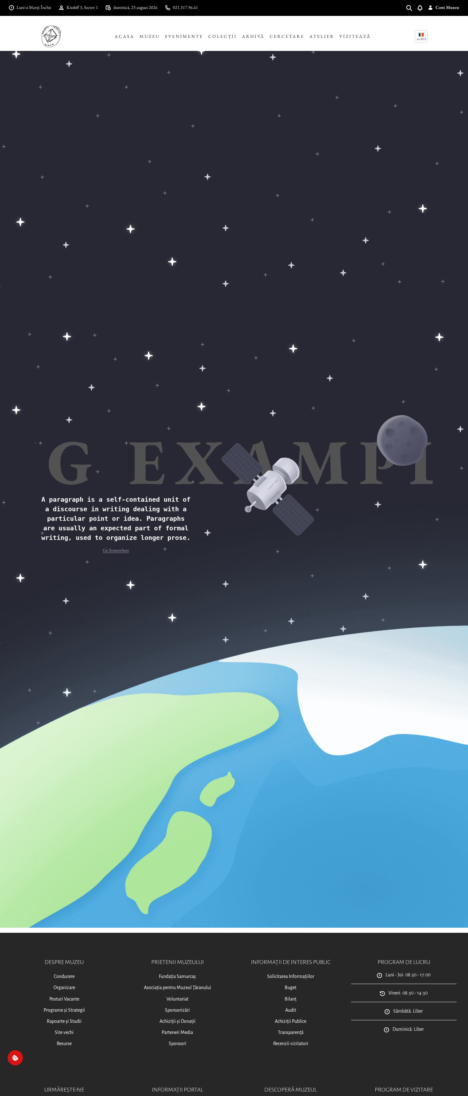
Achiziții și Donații (177, 1021)
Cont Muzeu (447, 7)
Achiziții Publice (290, 1021)
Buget (290, 987)
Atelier (321, 36)
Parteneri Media (177, 1032)
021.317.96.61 (185, 7)
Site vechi (64, 1032)
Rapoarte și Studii (64, 1021)
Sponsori (177, 1043)
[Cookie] (15, 1057)
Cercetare (287, 36)
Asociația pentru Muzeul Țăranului (177, 987)
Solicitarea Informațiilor (290, 976)
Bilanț (290, 999)
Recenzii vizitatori (290, 1043)
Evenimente (184, 36)
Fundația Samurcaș (177, 976)
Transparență (290, 1032)
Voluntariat (177, 999)
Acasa (124, 36)
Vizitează (355, 36)
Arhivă (253, 36)
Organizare (64, 987)
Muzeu (149, 36)
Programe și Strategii (64, 1010)
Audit (290, 1010)
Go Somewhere (116, 550)
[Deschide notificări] (422, 7)
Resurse (64, 1043)
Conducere (64, 976)
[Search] (411, 7)
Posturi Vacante (64, 999)
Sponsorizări (177, 1010)
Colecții (222, 36)
